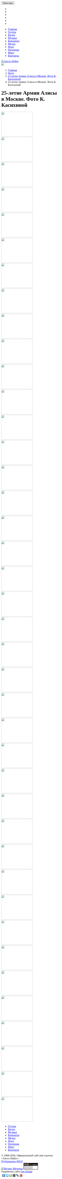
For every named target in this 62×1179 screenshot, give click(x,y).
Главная (12, 29)
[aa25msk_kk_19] (17, 590)
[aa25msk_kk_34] (17, 969)
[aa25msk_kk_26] (17, 767)
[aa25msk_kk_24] (17, 716)
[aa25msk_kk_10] (17, 362)
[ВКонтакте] (3, 1175)
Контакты (13, 55)
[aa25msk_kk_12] (17, 413)
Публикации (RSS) (12, 1161)
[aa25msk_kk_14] (17, 463)
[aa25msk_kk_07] (17, 287)
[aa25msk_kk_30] (17, 868)
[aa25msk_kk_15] (17, 489)
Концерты (13, 41)
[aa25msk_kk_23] (17, 691)
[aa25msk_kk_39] (17, 1095)
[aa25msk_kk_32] (17, 918)
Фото (11, 46)
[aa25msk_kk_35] (17, 994)
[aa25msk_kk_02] (17, 160)
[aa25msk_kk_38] (17, 1070)
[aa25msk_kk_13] (17, 438)
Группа (12, 32)
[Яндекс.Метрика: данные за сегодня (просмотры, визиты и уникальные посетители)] (12, 1168)
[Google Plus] (21, 1175)
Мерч (11, 52)
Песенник (13, 49)
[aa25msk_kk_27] (17, 792)
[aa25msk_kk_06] (17, 261)
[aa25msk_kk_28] (17, 817)
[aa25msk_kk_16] (17, 514)
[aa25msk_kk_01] (17, 135)
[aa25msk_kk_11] (17, 388)
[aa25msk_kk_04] (17, 211)
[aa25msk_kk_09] (17, 337)
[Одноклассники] (10, 1175)
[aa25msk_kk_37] (17, 1044)
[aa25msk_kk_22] (17, 666)
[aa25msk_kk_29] (17, 842)
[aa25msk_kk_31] (17, 893)
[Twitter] (7, 1175)
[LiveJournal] (17, 1175)
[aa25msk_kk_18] (17, 564)
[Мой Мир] (14, 1175)
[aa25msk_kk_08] (17, 312)
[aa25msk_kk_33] (17, 943)
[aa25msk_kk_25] (17, 741)
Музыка (12, 38)
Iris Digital (26, 1171)
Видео (11, 35)
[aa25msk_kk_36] (17, 1019)
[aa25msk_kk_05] (17, 236)
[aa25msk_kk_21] (17, 640)
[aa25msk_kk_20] (17, 615)
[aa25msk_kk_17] (17, 539)
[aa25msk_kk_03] (17, 186)
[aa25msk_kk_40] (17, 1120)
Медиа (11, 43)
